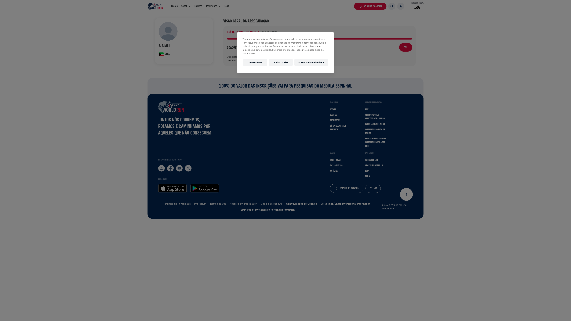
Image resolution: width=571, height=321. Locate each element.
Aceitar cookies (280, 62)
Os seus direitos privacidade (311, 62)
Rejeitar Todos (255, 62)
